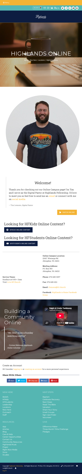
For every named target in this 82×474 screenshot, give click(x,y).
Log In (56, 8)
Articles (6, 429)
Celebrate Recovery (51, 400)
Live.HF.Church (13, 282)
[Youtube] (73, 8)
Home (26, 60)
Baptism (46, 397)
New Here (33, 60)
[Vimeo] (77, 8)
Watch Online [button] (68, 212)
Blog (5, 432)
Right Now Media (10, 450)
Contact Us (7, 439)
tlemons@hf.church (57, 287)
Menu (6, 3)
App (4, 427)
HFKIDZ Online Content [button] (20, 230)
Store (5, 452)
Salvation (46, 407)
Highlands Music (10, 445)
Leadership (7, 405)
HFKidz (6, 400)
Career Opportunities (12, 437)
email (52, 196)
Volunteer (47, 417)
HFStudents (8, 402)
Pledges (46, 432)
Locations (41, 60)
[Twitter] (62, 8)
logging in (17, 369)
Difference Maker (50, 427)
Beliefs (5, 397)
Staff (5, 415)
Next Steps (47, 402)
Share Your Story (50, 410)
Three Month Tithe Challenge (55, 429)
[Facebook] (66, 8)
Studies (6, 455)
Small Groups (48, 412)
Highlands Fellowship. (16, 466)
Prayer (5, 447)
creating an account (33, 369)
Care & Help (8, 434)
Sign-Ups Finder (49, 415)
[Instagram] (69, 8)
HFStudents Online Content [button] (22, 243)
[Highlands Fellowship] (41, 17)
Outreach (7, 412)
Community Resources (12, 442)
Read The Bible (49, 405)
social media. (19, 199)
